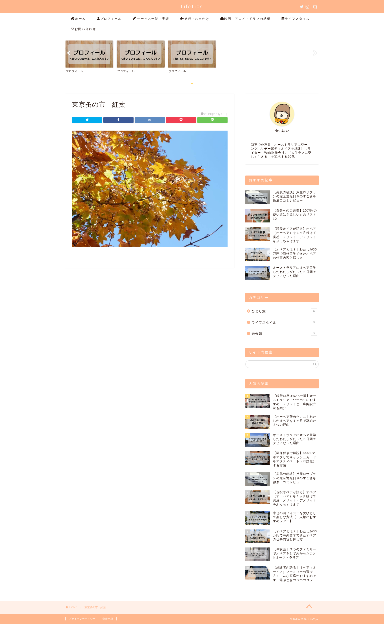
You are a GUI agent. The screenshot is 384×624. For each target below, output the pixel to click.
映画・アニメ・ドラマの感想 (247, 19)
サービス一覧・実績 (153, 19)
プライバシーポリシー (82, 618)
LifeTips (192, 6)
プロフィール (111, 19)
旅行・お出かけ (196, 19)
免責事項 (107, 618)
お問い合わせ (85, 29)
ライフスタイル (297, 19)
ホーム (80, 19)
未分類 (283, 333)
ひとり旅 (283, 311)
